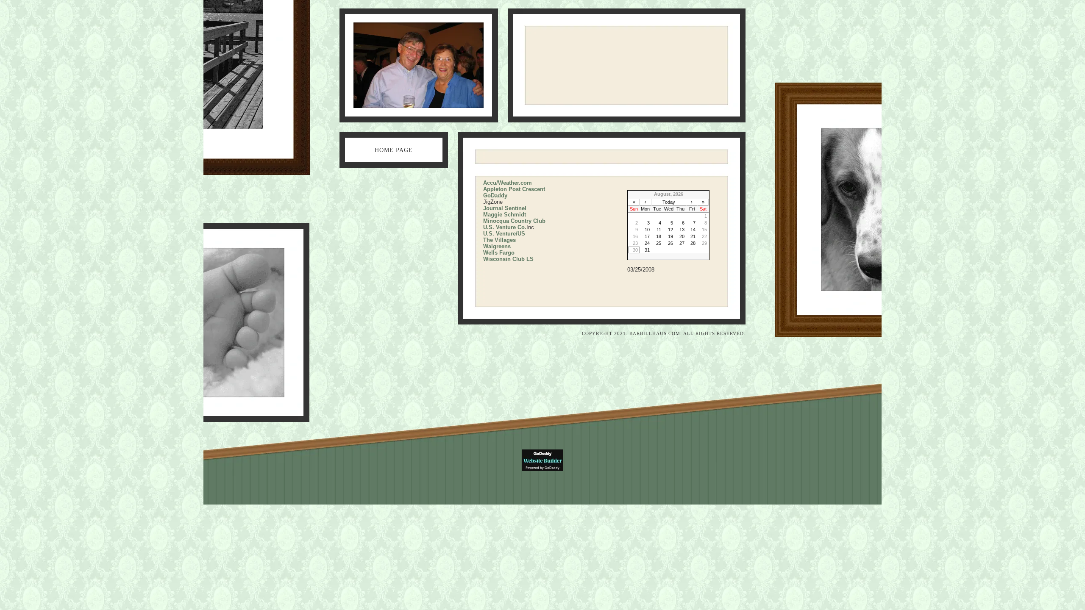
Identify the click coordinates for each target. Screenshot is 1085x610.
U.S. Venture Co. (504, 227)
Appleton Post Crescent (514, 189)
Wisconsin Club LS (508, 259)
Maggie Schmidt (504, 214)
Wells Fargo (499, 253)
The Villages (499, 240)
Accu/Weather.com (507, 183)
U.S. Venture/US (504, 233)
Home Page (394, 150)
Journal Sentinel (504, 208)
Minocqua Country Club (514, 221)
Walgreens (497, 246)
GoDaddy (495, 195)
